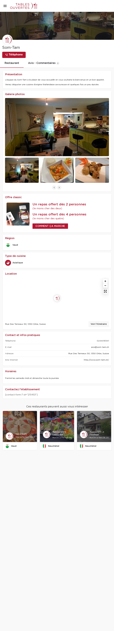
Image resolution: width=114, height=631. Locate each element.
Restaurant (11, 63)
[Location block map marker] (57, 298)
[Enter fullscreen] (105, 291)
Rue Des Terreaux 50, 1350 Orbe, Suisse (88, 354)
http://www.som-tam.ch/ (96, 360)
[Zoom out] (105, 285)
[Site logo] (22, 6)
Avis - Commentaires (43, 63)
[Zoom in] (105, 281)
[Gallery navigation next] (59, 187)
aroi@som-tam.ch (100, 347)
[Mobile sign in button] (109, 6)
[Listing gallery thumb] (57, 127)
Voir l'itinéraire (99, 324)
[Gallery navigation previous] (54, 187)
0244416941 (103, 341)
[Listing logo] (7, 40)
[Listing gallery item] (22, 170)
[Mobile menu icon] (5, 6)
